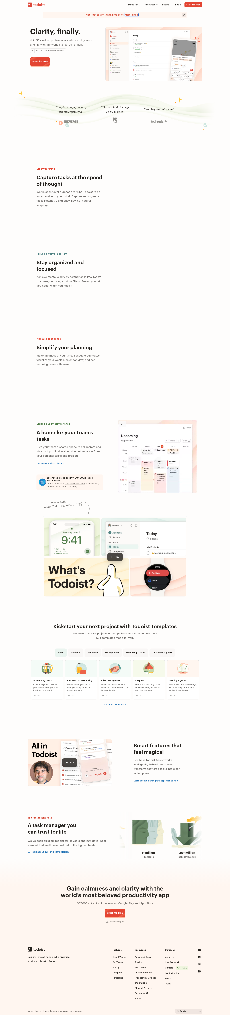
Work (61, 652)
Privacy (39, 1011)
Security (31, 1011)
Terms (47, 1011)
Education (93, 652)
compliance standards (75, 483)
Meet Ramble (131, 14)
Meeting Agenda (177, 680)
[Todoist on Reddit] (199, 971)
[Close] (184, 15)
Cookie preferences (59, 1011)
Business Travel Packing (80, 680)
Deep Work (141, 680)
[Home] (36, 5)
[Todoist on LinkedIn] (199, 957)
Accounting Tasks (42, 680)
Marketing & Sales (135, 652)
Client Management (111, 680)
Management (112, 652)
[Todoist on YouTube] (199, 950)
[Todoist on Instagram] (199, 964)
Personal (75, 652)
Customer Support (162, 652)
